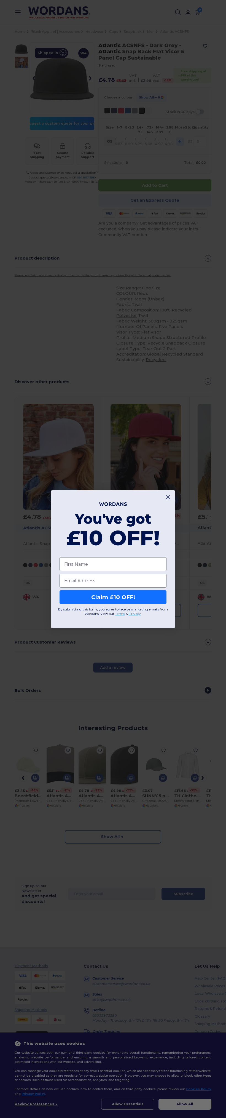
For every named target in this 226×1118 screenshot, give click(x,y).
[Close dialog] (168, 497)
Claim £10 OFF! (113, 597)
